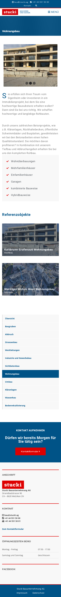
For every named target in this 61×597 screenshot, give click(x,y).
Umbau (8, 381)
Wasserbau (10, 397)
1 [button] (26, 83)
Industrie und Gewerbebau (18, 358)
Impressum (22, 592)
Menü (54, 12)
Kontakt (27, 5)
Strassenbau (11, 342)
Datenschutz (38, 592)
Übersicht (10, 318)
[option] (30, 65)
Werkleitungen (12, 350)
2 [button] (30, 83)
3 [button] (34, 83)
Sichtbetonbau (12, 366)
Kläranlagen (11, 389)
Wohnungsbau (12, 374)
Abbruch (9, 334)
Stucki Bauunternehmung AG (30, 588)
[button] (30, 451)
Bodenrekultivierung (15, 405)
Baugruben (10, 326)
